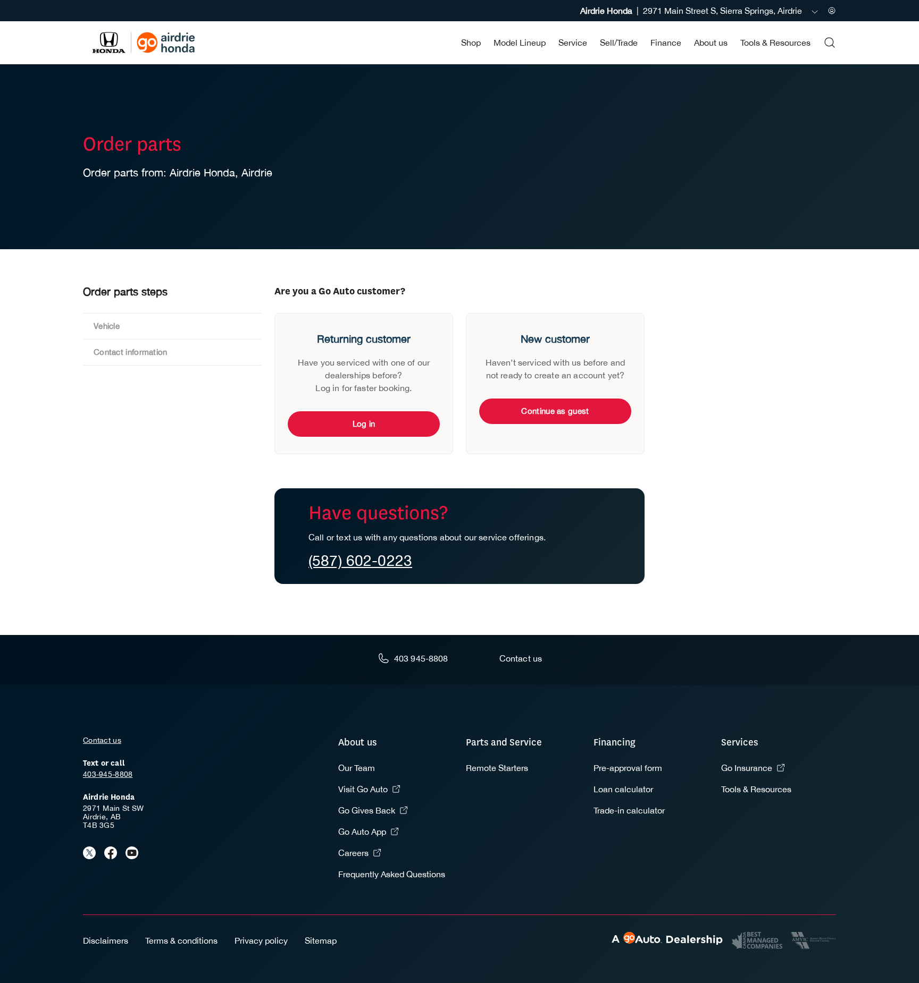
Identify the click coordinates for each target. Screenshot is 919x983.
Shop (471, 42)
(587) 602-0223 (360, 560)
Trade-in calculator (629, 810)
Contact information (131, 352)
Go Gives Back (366, 810)
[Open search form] (829, 42)
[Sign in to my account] (832, 10)
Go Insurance (746, 768)
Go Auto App (362, 831)
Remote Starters (497, 768)
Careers (353, 853)
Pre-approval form (628, 768)
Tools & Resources (775, 42)
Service (572, 42)
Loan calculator (623, 789)
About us (711, 42)
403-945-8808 (107, 774)
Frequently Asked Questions (391, 874)
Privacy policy (261, 940)
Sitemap (321, 940)
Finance (665, 42)
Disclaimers (105, 940)
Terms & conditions (181, 940)
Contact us (102, 740)
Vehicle (107, 326)
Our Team (356, 768)
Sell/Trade (619, 42)
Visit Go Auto (363, 789)
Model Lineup (520, 42)
